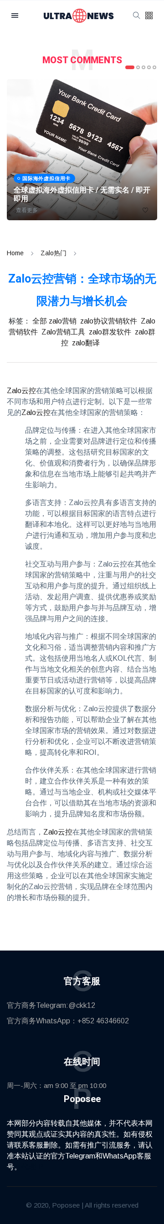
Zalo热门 (54, 253)
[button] (149, 16)
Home (15, 253)
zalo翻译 (86, 343)
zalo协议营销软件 (108, 321)
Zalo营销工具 (63, 332)
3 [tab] (143, 67)
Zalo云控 (21, 391)
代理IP (32, 1167)
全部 (39, 321)
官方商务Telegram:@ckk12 (51, 1005)
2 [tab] (138, 67)
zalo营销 (63, 321)
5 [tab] (154, 67)
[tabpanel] (82, 149)
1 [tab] (129, 67)
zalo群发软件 (110, 332)
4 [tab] (149, 67)
